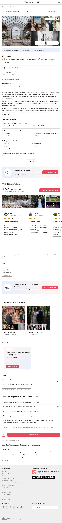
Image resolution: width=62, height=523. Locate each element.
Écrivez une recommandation (49, 190)
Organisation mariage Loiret (9, 389)
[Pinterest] (10, 507)
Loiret (9, 7)
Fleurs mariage (5, 457)
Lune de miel (25, 457)
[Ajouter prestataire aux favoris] (57, 19)
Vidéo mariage (52, 452)
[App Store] (38, 478)
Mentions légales (6, 473)
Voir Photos (53, 43)
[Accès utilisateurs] (59, 2)
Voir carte (55, 381)
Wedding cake (35, 457)
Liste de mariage (16, 457)
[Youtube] (17, 507)
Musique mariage (6, 455)
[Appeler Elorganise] (4, 435)
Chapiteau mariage (40, 455)
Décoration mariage (28, 455)
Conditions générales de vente (10, 476)
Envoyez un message (50, 172)
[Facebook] (3, 507)
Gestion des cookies (7, 480)
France (38, 507)
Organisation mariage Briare (24, 389)
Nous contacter (33, 434)
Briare (14, 7)
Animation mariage (52, 455)
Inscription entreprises (7, 490)
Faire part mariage (17, 452)
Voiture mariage (17, 455)
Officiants (51, 457)
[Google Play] (50, 478)
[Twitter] (6, 507)
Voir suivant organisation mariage (11, 441)
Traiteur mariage (6, 452)
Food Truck (43, 457)
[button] (31, 172)
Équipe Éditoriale (6, 494)
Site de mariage (6, 499)
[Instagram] (14, 507)
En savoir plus (6, 114)
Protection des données (8, 478)
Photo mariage (42, 452)
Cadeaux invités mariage (30, 452)
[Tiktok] (21, 507)
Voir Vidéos (40, 43)
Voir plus (31, 161)
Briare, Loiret (32, 59)
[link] (13, 321)
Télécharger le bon (12, 366)
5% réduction (51, 59)
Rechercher (51, 11)
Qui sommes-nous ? (7, 492)
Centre (4, 7)
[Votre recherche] (4, 19)
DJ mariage (5, 460)
